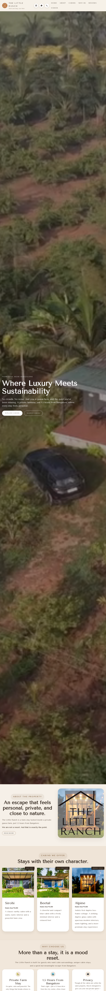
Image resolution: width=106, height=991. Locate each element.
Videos (54, 8)
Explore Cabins (12, 413)
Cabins (72, 3)
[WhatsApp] (41, 5)
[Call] (47, 5)
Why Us (82, 3)
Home (54, 3)
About (63, 3)
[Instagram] (36, 5)
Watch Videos (33, 413)
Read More (9, 833)
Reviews (93, 3)
